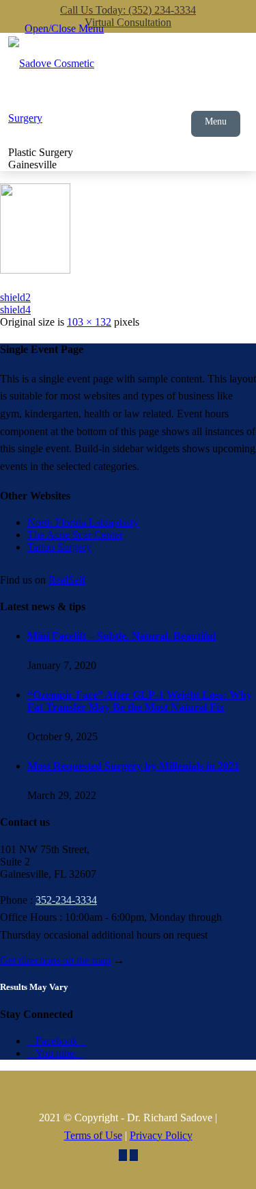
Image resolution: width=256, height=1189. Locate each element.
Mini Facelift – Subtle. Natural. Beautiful (121, 636)
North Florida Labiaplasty (83, 522)
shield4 (15, 309)
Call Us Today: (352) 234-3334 (128, 10)
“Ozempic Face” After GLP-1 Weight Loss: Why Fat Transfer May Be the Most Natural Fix (139, 701)
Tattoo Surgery (59, 547)
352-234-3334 (66, 900)
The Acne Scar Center (75, 534)
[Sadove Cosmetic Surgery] (63, 91)
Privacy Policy (161, 1135)
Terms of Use (93, 1135)
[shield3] (35, 269)
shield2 (15, 297)
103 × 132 (89, 322)
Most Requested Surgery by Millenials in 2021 (133, 766)
